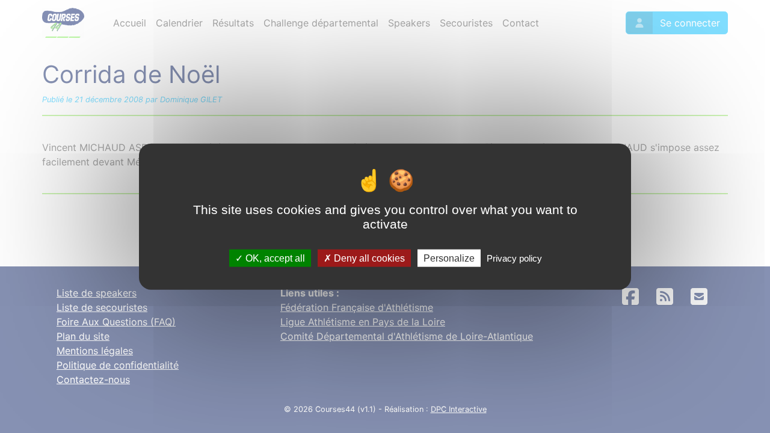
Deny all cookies (368, 258)
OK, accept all (274, 258)
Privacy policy (514, 258)
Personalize (449, 258)
